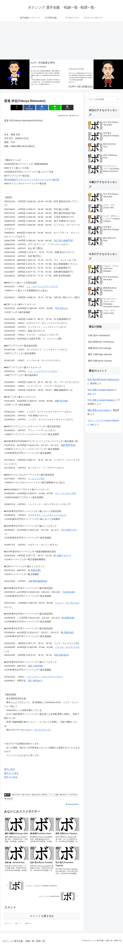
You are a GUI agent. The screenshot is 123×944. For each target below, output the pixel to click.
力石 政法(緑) (68, 592)
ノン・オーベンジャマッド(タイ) (42, 286)
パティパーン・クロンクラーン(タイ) (45, 677)
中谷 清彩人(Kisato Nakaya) (100, 390)
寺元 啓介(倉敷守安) (63, 240)
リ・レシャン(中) (36, 478)
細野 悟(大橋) (61, 401)
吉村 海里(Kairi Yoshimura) (101, 342)
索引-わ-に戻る (11, 773)
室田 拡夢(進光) (61, 655)
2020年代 (37, 795)
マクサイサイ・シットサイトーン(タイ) (47, 515)
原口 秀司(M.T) (35, 680)
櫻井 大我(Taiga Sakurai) (100, 354)
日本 (8, 795)
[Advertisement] (61, 40)
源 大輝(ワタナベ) (62, 555)
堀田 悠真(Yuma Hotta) (98, 410)
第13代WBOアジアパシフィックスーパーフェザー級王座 (31, 179)
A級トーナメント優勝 (51, 795)
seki (89, 394)
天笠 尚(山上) (61, 308)
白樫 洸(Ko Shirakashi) (99, 335)
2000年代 (17, 795)
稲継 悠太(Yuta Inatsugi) (99, 348)
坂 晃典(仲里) (34, 570)
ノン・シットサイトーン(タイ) (42, 371)
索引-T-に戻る (11, 777)
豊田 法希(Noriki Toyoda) (100, 361)
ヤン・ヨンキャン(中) (65, 493)
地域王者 (9, 799)
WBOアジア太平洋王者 (69, 795)
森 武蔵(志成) (68, 618)
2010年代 (27, 795)
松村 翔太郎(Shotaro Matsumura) (103, 379)
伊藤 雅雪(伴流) (68, 445)
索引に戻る (9, 769)
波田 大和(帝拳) (35, 666)
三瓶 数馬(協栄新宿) (37, 581)
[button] (67, 107)
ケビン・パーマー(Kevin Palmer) (103, 420)
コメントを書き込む (42, 915)
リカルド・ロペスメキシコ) (37, 730)
